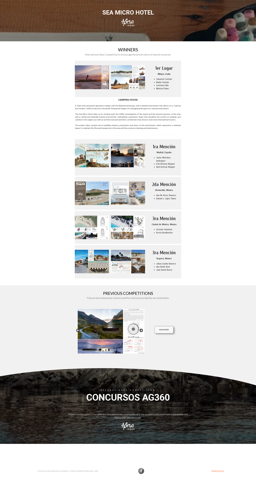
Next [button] (141, 331)
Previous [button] (78, 331)
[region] (109, 331)
